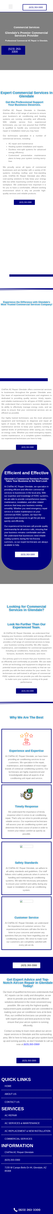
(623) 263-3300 (31, 1044)
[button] (11, 6)
